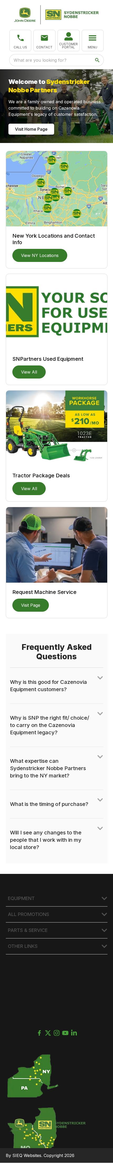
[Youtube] (65, 1033)
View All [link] (29, 372)
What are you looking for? (40, 60)
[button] (20, 40)
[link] (69, 40)
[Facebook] (39, 1033)
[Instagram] (56, 1033)
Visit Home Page (31, 129)
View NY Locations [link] (40, 255)
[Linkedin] (74, 1033)
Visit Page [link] (30, 605)
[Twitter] (48, 1033)
